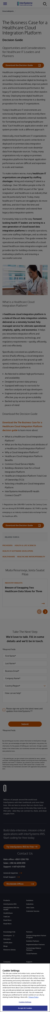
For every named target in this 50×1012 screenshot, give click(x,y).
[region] (25, 987)
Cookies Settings (25, 1002)
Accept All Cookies (25, 1008)
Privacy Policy (33, 997)
